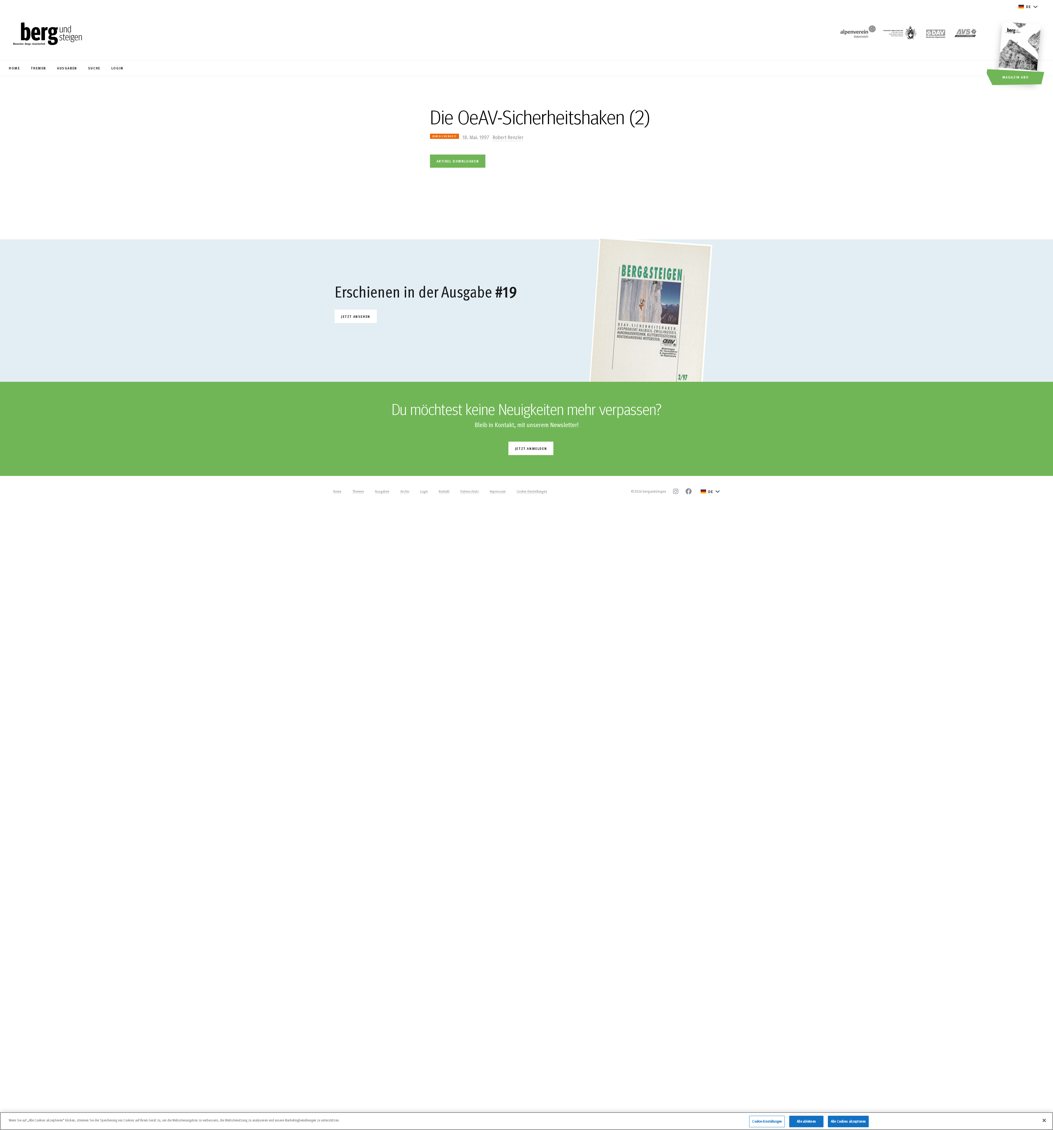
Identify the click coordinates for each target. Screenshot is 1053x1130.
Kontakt (444, 491)
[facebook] (688, 491)
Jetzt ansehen (355, 316)
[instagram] (675, 491)
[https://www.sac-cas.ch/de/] (899, 34)
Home (337, 491)
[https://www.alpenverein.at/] (857, 34)
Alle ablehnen (806, 1121)
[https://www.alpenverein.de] (935, 34)
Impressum (498, 491)
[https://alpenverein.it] (965, 34)
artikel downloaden (458, 161)
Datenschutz (469, 491)
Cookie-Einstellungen (532, 491)
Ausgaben (382, 491)
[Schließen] (1044, 1120)
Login (424, 491)
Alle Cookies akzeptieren (848, 1121)
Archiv (404, 491)
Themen (358, 491)
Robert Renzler (507, 137)
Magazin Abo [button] (1015, 77)
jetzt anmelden (531, 448)
